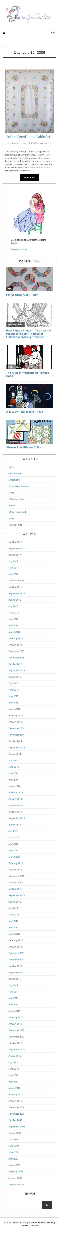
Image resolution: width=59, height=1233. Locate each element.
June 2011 (13, 991)
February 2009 (15, 1171)
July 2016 (13, 606)
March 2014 (14, 786)
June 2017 (13, 567)
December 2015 (16, 651)
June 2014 (13, 766)
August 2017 (14, 554)
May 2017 (13, 574)
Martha (43, 143)
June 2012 (13, 914)
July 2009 (13, 1139)
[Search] (47, 1205)
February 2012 (15, 940)
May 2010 (13, 1075)
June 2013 (13, 837)
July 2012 (13, 908)
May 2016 (13, 619)
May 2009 (13, 1152)
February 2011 (15, 1017)
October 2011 (15, 965)
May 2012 (13, 920)
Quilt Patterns (15, 473)
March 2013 (14, 856)
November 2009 (16, 1113)
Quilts (11, 466)
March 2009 (14, 1165)
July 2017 (13, 561)
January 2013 (15, 869)
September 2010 (16, 1049)
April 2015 (13, 702)
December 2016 (16, 580)
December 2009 (16, 1107)
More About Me (19, 249)
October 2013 (15, 811)
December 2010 (16, 1030)
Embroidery (14, 479)
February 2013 (15, 863)
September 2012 (16, 895)
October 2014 (15, 741)
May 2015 (13, 696)
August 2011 (14, 978)
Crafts (11, 518)
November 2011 (16, 959)
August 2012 (14, 901)
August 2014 (14, 753)
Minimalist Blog (47, 1222)
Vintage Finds (15, 524)
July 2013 (13, 830)
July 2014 (13, 760)
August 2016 (14, 599)
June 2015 (13, 689)
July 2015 (13, 683)
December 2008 (16, 1184)
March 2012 (14, 933)
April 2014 (13, 779)
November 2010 (16, 1036)
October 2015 (15, 664)
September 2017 (16, 548)
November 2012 (16, 882)
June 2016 (13, 612)
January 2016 (15, 644)
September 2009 (16, 1126)
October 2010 (15, 1042)
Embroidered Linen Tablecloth (29, 137)
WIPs (11, 492)
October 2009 (15, 1120)
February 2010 (15, 1094)
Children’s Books (16, 498)
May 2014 (13, 773)
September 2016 (16, 593)
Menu (53, 31)
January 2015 (15, 721)
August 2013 (14, 824)
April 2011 (13, 1004)
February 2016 (15, 638)
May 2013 (13, 843)
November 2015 (16, 657)
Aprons (12, 505)
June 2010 (13, 1068)
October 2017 (15, 541)
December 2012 (16, 875)
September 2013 (16, 818)
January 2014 (15, 798)
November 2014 (16, 734)
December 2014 (16, 728)
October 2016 (15, 586)
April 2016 (13, 625)
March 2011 (14, 1010)
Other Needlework (17, 511)
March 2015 (14, 708)
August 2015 (14, 676)
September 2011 (16, 972)
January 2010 (15, 1100)
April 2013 (13, 850)
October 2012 (15, 888)
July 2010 (13, 1062)
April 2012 (13, 927)
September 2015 (16, 670)
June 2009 (13, 1145)
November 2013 (16, 805)
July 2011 (13, 985)
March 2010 (14, 1087)
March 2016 (14, 631)
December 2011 (16, 953)
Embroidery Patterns (18, 486)
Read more (29, 177)
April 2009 (13, 1158)
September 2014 (16, 747)
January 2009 (15, 1177)
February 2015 (15, 715)
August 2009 (14, 1132)
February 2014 (15, 792)
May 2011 (13, 997)
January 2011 (15, 1023)
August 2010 (14, 1055)
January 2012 (15, 946)
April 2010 (13, 1081)
